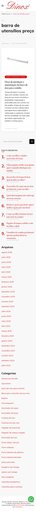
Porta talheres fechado (11, 457)
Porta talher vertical (10, 442)
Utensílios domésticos (11, 482)
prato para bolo (8, 462)
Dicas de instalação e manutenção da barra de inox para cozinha (16, 84)
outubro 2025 (7, 301)
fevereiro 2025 (8, 336)
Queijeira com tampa (10, 467)
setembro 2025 (8, 306)
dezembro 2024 (8, 346)
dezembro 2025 (8, 291)
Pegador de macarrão (11, 428)
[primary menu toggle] (3, 5)
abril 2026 (6, 272)
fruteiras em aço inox (11, 423)
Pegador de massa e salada (13, 433)
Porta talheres (8, 447)
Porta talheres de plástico (13, 452)
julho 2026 (6, 257)
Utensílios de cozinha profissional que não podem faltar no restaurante (20, 235)
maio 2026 (6, 267)
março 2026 (7, 277)
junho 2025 (6, 316)
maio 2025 (6, 321)
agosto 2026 (7, 252)
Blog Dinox (25, 502)
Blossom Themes (19, 505)
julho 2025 (6, 311)
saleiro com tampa (9, 472)
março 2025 (7, 331)
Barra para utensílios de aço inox (16, 393)
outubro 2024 (7, 355)
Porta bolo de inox (9, 437)
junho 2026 (6, 262)
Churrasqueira (8, 403)
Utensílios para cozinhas (12, 487)
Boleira (5, 398)
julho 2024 (6, 365)
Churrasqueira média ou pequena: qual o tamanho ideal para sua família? (20, 168)
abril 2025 (6, 326)
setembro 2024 (8, 360)
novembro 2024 (8, 350)
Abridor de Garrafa (10, 378)
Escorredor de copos (10, 408)
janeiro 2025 (7, 341)
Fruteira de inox (8, 418)
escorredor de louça (10, 413)
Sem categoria (8, 477)
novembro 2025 (8, 296)
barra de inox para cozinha (16, 76)
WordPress (19, 507)
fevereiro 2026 (8, 282)
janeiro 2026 (7, 287)
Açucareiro (6, 383)
